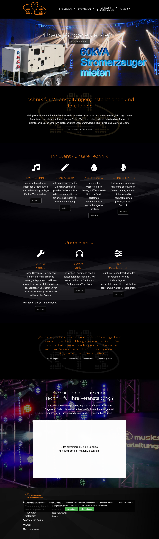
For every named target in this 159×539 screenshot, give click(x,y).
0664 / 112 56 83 (34, 520)
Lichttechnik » (96, 46)
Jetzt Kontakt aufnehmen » (79, 129)
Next (139, 350)
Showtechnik (66, 9)
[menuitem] (66, 9)
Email (28, 524)
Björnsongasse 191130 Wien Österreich (34, 513)
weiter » (35, 200)
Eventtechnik (85, 9)
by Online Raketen (33, 529)
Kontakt (124, 9)
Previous (19, 350)
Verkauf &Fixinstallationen (106, 9)
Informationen (86, 509)
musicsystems (34, 8)
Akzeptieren (71, 509)
